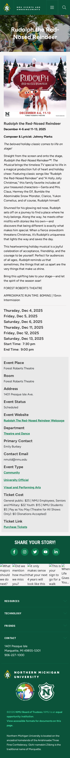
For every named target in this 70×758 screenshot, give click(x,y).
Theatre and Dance (17, 433)
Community (12, 472)
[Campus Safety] (46, 691)
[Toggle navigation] (52, 7)
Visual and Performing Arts (22, 487)
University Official (16, 480)
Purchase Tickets (15, 527)
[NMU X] (35, 552)
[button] (64, 7)
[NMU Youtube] (45, 552)
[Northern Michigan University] (7, 7)
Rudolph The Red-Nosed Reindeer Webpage (34, 420)
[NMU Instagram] (24, 552)
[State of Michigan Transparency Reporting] (25, 691)
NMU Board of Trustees (28, 711)
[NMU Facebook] (14, 552)
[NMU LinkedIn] (56, 552)
